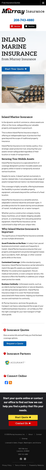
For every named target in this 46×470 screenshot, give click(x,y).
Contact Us (22, 423)
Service (31, 26)
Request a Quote (15, 343)
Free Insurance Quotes (11, 2)
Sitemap (24, 438)
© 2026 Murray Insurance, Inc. (14, 434)
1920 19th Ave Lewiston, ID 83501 (23, 450)
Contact (39, 434)
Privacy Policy (7, 465)
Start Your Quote (14, 69)
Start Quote (21, 417)
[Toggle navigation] (43, 2)
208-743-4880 (24, 20)
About (30, 434)
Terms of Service (20, 465)
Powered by (36, 465)
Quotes (17, 26)
